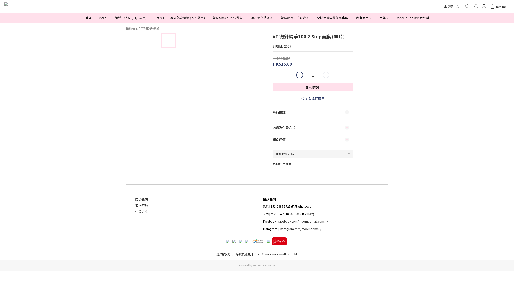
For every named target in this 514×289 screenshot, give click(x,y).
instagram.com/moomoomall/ (300, 229)
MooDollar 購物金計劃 (413, 18)
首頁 (88, 18)
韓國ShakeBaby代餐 (228, 18)
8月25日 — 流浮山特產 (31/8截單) (123, 18)
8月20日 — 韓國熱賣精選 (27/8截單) (180, 18)
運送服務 (141, 205)
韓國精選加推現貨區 (295, 18)
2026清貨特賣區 (262, 18)
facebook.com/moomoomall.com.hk (303, 221)
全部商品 (131, 28)
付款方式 (141, 211)
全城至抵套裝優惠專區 (332, 18)
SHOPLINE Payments (264, 265)
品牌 (382, 18)
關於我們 (141, 199)
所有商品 (362, 18)
